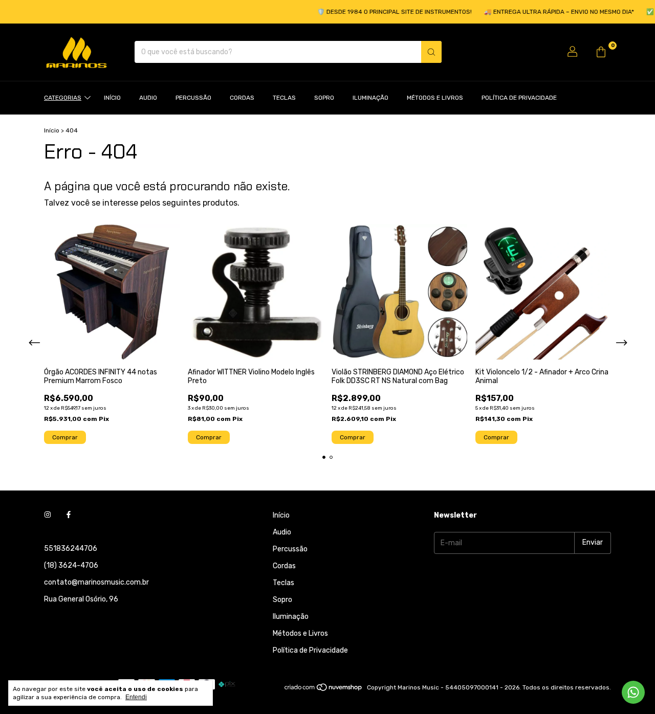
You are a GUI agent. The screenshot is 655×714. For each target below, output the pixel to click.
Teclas (284, 97)
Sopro (324, 97)
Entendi (136, 697)
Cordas (242, 97)
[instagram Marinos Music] (47, 515)
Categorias (62, 97)
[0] (601, 52)
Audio (148, 97)
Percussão (193, 97)
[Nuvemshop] (323, 690)
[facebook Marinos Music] (68, 515)
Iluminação (370, 97)
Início (112, 97)
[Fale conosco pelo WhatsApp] (633, 692)
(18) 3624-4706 (71, 565)
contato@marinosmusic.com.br (96, 582)
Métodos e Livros (435, 97)
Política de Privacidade (519, 97)
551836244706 (70, 548)
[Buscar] (431, 52)
